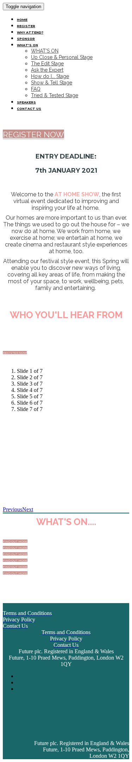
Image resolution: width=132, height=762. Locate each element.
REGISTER (26, 26)
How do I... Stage (50, 76)
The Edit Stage (47, 63)
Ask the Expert (47, 70)
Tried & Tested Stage (54, 95)
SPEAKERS (26, 102)
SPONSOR (26, 39)
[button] (33, 134)
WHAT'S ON (27, 45)
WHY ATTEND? (30, 32)
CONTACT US (29, 109)
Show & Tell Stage (51, 82)
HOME (22, 20)
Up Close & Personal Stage (62, 57)
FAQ (35, 89)
